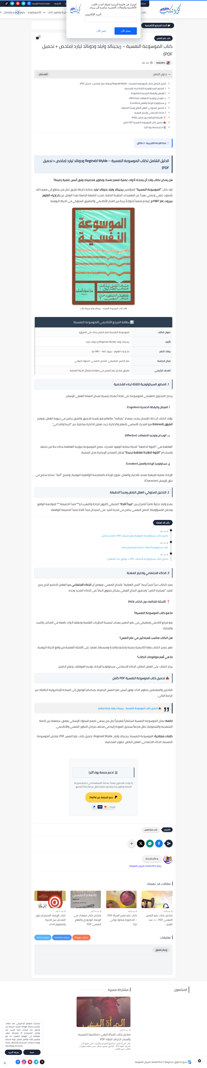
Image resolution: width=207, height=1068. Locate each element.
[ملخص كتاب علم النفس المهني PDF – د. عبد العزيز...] (157, 899)
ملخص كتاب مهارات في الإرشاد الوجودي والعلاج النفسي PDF (87, 919)
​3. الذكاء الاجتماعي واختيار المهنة (150, 113)
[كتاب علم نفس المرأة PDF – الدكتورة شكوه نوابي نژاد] (121, 899)
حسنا (32, 1052)
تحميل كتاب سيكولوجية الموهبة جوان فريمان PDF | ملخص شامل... (134, 536)
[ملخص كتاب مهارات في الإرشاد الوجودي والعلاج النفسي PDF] (85, 899)
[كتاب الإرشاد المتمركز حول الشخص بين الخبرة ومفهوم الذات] (50, 899)
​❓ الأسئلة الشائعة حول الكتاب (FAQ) (149, 117)
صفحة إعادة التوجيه (41, 3)
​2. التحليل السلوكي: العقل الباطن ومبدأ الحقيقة (143, 108)
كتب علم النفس (163, 38)
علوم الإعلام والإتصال (14, 12)
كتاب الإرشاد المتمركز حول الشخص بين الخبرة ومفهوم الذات (51, 919)
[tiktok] (7, 3)
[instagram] (24, 1062)
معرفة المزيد (13, 1052)
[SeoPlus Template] (189, 1062)
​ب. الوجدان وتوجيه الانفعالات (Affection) (147, 98)
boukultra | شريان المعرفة (148, 1062)
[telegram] (23, 3)
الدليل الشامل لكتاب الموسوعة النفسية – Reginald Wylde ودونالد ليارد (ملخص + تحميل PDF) (123, 83)
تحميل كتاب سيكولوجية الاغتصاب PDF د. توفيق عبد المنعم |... (137, 559)
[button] (159, 843)
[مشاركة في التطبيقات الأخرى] (131, 843)
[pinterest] (18, 3)
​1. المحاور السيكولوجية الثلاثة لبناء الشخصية (145, 88)
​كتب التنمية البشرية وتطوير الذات (65, 12)
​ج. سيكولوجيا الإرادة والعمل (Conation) (148, 103)
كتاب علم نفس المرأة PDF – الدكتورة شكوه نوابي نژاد (122, 919)
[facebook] (29, 3)
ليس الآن (101, 31)
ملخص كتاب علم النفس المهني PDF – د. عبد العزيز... (159, 919)
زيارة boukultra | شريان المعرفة (145, 866)
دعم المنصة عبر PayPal (101, 797)
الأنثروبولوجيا (34, 12)
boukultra (160, 63)
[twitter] (42, 1062)
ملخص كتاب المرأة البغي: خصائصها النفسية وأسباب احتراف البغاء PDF (104, 1036)
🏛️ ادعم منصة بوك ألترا (155, 127)
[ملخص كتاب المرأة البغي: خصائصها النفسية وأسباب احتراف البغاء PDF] (104, 1012)
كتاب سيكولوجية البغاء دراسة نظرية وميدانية (145, 547)
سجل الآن (126, 31)
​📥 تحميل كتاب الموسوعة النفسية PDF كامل (144, 122)
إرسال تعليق (161, 950)
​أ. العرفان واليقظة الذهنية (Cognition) (148, 93)
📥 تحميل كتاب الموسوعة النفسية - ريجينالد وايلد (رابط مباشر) (129, 708)
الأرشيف (57, 3)
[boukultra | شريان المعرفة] (170, 9)
